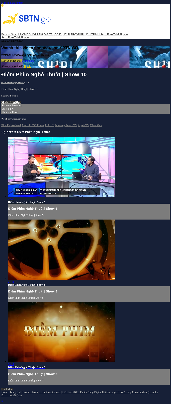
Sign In (24, 37)
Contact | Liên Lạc (62, 392)
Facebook (6, 102)
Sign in (123, 34)
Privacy (127, 392)
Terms (119, 392)
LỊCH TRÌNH (92, 34)
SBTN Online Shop (83, 392)
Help (113, 392)
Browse (6, 34)
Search (15, 34)
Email (18, 102)
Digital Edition (102, 392)
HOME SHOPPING (31, 34)
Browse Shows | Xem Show (37, 392)
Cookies (136, 392)
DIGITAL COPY (53, 34)
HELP (66, 34)
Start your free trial (11, 60)
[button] (3, 31)
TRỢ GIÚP (77, 34)
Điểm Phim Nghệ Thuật (12, 82)
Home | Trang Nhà (11, 392)
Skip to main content (12, 2)
